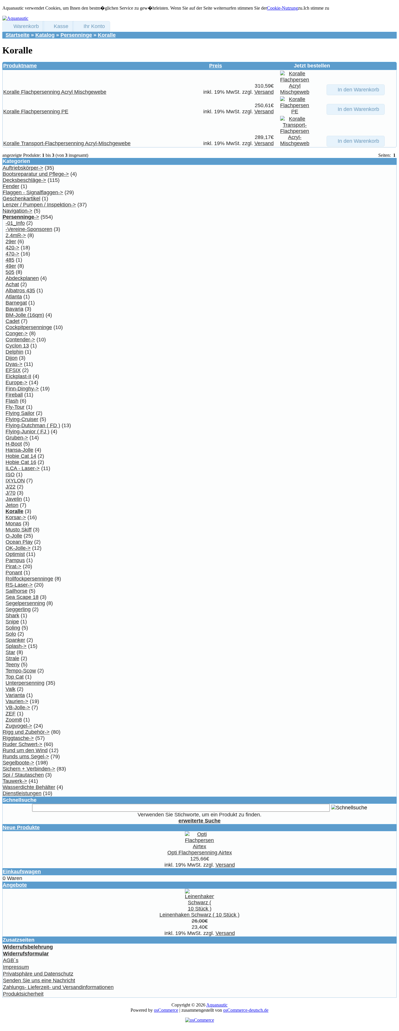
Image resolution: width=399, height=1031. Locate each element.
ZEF (10, 714)
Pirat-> (13, 566)
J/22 (10, 487)
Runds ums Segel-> (26, 756)
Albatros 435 (20, 290)
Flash (12, 401)
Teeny (13, 664)
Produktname (20, 66)
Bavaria (14, 309)
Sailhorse (16, 591)
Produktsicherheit (23, 994)
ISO (10, 474)
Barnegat (16, 303)
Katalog (45, 35)
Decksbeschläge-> (24, 180)
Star (10, 652)
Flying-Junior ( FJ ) (27, 431)
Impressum (16, 967)
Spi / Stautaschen (23, 775)
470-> (12, 254)
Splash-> (16, 646)
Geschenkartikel (21, 198)
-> (21, 217)
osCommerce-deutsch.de (245, 1010)
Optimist (15, 554)
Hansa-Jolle (19, 450)
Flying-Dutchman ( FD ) (33, 425)
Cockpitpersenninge (29, 327)
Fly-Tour (15, 407)
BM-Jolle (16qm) (25, 315)
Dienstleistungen (22, 793)
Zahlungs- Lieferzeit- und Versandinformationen (58, 987)
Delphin (14, 352)
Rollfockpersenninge (29, 579)
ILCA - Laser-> (23, 468)
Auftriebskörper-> (23, 168)
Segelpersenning (25, 603)
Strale (12, 658)
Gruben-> (17, 438)
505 (10, 272)
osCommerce (166, 1010)
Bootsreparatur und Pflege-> (36, 174)
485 (10, 260)
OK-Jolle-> (18, 548)
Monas (13, 523)
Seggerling (18, 609)
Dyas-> (14, 364)
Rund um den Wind (25, 750)
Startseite (18, 35)
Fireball (14, 395)
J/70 (10, 493)
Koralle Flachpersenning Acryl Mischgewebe (54, 92)
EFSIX (13, 370)
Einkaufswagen (22, 871)
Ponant (14, 573)
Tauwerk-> (15, 781)
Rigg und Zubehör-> (26, 732)
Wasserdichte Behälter (29, 787)
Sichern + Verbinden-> (29, 769)
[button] (23, 26)
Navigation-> (17, 211)
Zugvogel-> (19, 726)
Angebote (15, 885)
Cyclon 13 (17, 346)
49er (11, 266)
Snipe (12, 622)
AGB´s (10, 960)
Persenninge (76, 35)
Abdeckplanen (22, 278)
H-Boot (14, 444)
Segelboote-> (18, 763)
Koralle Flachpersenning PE (35, 111)
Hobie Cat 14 (21, 456)
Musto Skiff (19, 530)
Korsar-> (16, 517)
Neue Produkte (21, 827)
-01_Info (15, 223)
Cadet (13, 321)
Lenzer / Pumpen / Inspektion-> (39, 205)
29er (11, 241)
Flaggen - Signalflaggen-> (33, 192)
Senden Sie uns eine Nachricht (39, 980)
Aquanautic (217, 1004)
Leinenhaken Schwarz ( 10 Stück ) (199, 915)
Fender (11, 186)
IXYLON (15, 481)
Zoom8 (14, 720)
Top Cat (15, 677)
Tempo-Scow (21, 671)
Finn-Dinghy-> (22, 389)
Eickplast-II (18, 376)
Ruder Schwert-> (22, 744)
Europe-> (16, 382)
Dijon (12, 358)
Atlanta (14, 297)
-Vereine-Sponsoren (29, 229)
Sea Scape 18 (22, 597)
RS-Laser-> (19, 585)
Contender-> (20, 339)
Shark (12, 615)
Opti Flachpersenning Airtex (199, 853)
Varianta (15, 695)
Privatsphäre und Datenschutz (38, 974)
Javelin (14, 499)
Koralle (107, 35)
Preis (215, 66)
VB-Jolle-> (18, 707)
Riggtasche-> (18, 738)
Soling (13, 628)
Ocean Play (19, 542)
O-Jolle (14, 536)
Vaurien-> (17, 701)
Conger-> (17, 333)
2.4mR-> (16, 235)
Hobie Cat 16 (21, 462)
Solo (11, 634)
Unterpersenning (25, 683)
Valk (10, 689)
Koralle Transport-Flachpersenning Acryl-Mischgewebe (67, 143)
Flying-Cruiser (22, 419)
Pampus (15, 560)
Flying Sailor (20, 413)
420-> (12, 248)
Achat (12, 284)
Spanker (15, 640)
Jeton (12, 505)
